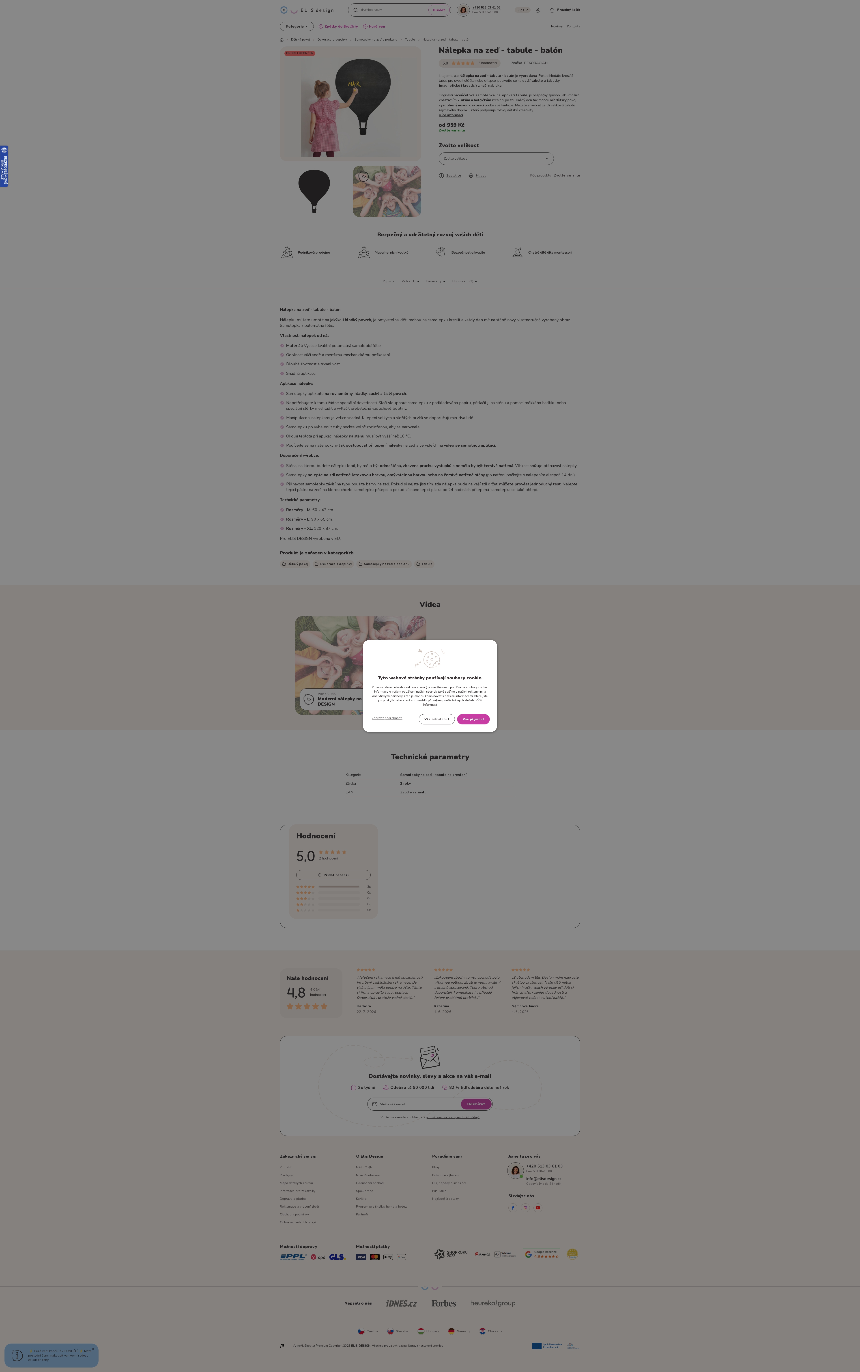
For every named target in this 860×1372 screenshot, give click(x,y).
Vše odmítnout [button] (436, 719)
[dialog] (430, 686)
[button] (387, 718)
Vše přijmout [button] (473, 719)
